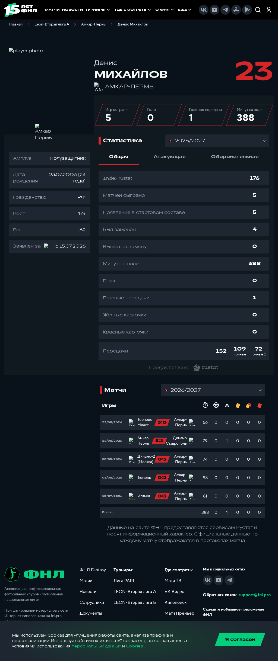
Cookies (134, 646)
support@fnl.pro (254, 595)
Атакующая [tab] (170, 157)
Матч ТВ (173, 580)
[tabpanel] (184, 265)
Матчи (86, 580)
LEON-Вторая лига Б (134, 602)
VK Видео (174, 591)
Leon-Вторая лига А (51, 24)
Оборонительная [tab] (235, 157)
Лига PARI (123, 580)
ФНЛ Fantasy (93, 570)
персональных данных (96, 646)
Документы (91, 613)
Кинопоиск (176, 602)
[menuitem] (133, 9)
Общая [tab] (118, 157)
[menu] (153, 9)
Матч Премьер (179, 613)
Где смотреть (131, 10)
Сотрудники (92, 602)
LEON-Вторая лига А (134, 591)
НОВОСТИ (72, 10)
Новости (88, 591)
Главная (16, 24)
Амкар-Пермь (93, 24)
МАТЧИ (52, 10)
